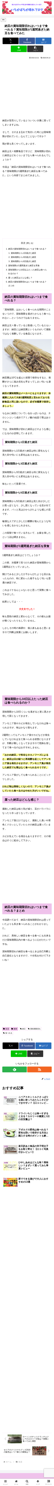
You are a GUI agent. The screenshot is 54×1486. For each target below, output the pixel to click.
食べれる (8, 1033)
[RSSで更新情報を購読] (39, 1069)
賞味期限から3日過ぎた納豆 (23, 257)
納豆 (24, 1029)
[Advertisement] (27, 88)
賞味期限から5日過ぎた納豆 (23, 261)
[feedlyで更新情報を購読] (14, 1069)
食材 (15, 1029)
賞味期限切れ (35, 1029)
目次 (23, 243)
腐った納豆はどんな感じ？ (20, 278)
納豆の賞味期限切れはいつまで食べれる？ (27, 249)
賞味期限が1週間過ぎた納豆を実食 (24, 265)
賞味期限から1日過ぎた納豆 (23, 253)
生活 (7, 1029)
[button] (35, 49)
